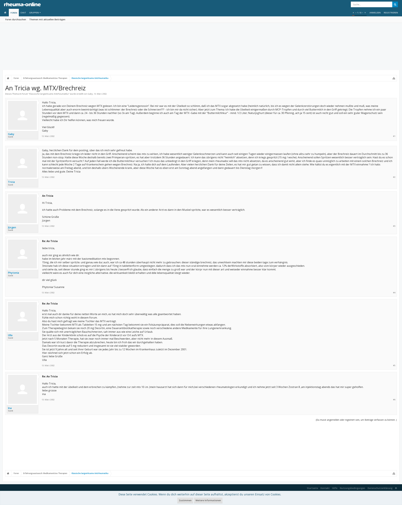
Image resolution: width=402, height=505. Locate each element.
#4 (394, 292)
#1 (394, 136)
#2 (394, 177)
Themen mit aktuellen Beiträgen (47, 19)
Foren (14, 12)
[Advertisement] (201, 46)
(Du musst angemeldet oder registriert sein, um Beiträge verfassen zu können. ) (356, 419)
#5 (394, 365)
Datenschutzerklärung (380, 488)
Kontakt (325, 488)
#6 (394, 399)
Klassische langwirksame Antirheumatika (48, 93)
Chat (23, 12)
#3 (394, 226)
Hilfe (334, 488)
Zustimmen (185, 500)
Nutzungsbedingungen (352, 488)
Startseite (312, 488)
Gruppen (34, 12)
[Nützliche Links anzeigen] (394, 78)
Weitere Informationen (208, 500)
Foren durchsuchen (15, 19)
